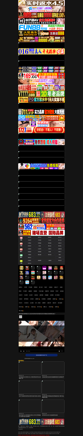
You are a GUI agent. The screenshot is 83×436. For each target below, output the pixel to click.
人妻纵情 (49, 260)
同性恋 (60, 257)
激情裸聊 (49, 298)
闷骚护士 (59, 251)
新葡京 (20, 291)
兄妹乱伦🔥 (33, 306)
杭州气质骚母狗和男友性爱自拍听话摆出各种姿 (30, 396)
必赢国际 (30, 291)
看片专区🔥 (39, 306)
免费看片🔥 (37, 298)
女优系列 (39, 248)
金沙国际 (32, 302)
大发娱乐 (20, 298)
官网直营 (35, 287)
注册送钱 (50, 287)
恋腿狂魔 (59, 248)
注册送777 (56, 287)
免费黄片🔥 (55, 298)
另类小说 (29, 263)
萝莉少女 (59, 237)
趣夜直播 (41, 295)
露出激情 (39, 254)
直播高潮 (47, 291)
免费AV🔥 (57, 306)
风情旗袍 (29, 251)
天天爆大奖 (26, 302)
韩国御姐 (39, 243)
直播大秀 (54, 302)
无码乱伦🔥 (61, 298)
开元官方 (20, 302)
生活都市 (29, 260)
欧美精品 (49, 237)
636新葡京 (44, 298)
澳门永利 (41, 287)
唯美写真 (49, 254)
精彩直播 (52, 291)
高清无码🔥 (51, 306)
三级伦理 (29, 240)
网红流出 (49, 245)
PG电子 (45, 287)
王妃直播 (26, 295)
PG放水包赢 (41, 291)
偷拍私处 (36, 295)
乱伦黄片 (31, 295)
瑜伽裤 (49, 251)
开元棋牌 (30, 287)
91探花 (39, 245)
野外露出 (59, 245)
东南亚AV (59, 243)
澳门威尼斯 (60, 302)
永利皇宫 (32, 298)
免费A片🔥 (27, 306)
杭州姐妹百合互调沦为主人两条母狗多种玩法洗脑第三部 (30, 377)
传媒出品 (29, 257)
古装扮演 (29, 248)
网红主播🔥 (21, 310)
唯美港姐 (49, 243)
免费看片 (44, 302)
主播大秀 (20, 295)
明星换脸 (39, 251)
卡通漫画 (29, 254)
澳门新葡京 (57, 295)
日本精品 (39, 240)
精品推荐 (29, 237)
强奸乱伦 (39, 237)
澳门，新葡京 (38, 302)
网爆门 (60, 254)
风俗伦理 (59, 260)
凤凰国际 (35, 291)
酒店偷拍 (62, 291)
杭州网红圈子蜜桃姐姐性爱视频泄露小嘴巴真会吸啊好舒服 (53, 396)
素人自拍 (59, 240)
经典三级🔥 (21, 306)
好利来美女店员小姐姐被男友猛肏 (50, 415)
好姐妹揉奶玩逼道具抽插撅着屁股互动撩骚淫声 (53, 377)
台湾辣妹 (29, 243)
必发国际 (52, 295)
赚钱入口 (45, 306)
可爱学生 (49, 248)
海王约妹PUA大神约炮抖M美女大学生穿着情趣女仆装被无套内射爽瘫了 (30, 415)
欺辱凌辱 (29, 245)
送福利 (61, 287)
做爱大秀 (49, 302)
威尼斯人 (20, 287)
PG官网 (25, 287)
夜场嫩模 (46, 295)
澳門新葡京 (26, 298)
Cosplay (49, 240)
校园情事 (39, 260)
